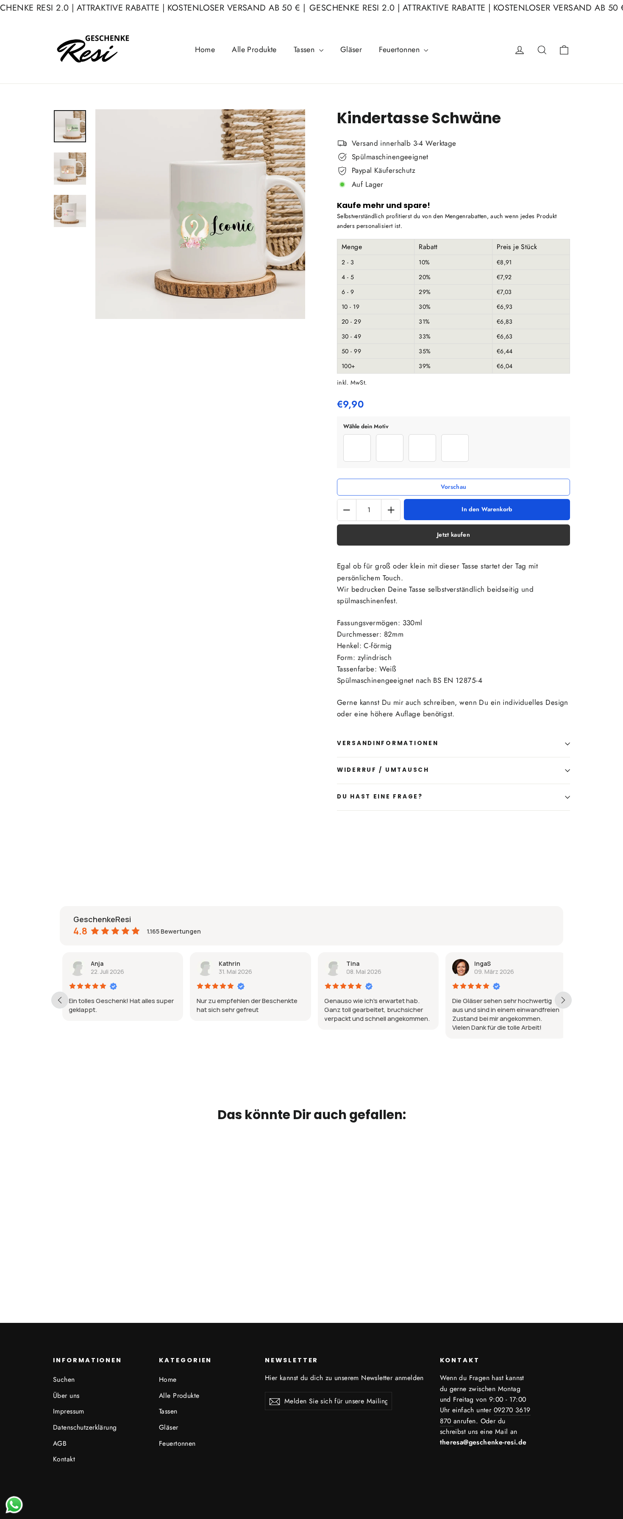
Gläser (351, 49)
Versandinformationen (387, 743)
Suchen (64, 1379)
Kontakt (64, 1459)
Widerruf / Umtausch (383, 770)
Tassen (305, 49)
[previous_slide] (59, 1000)
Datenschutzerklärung (85, 1427)
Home (205, 49)
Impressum (68, 1411)
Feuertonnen (400, 49)
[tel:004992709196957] (452, 1421)
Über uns (66, 1395)
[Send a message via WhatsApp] (14, 1505)
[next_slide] (563, 1000)
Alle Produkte (254, 49)
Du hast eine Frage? (380, 797)
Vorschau (454, 487)
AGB (60, 1443)
